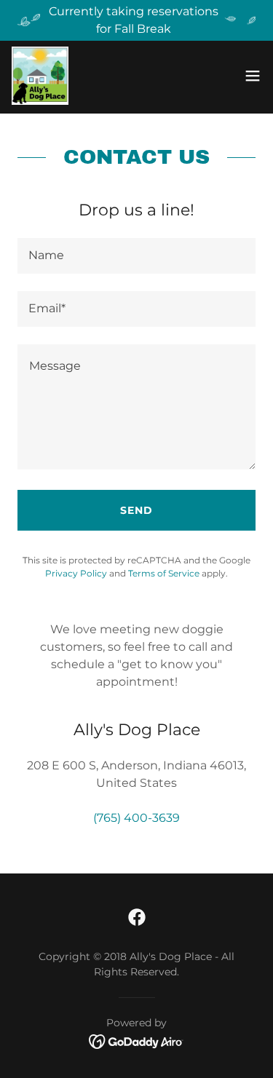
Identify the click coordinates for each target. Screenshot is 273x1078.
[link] (40, 76)
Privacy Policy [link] (76, 573)
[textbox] (136, 256)
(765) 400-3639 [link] (136, 818)
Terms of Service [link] (163, 573)
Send (136, 510)
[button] (252, 75)
